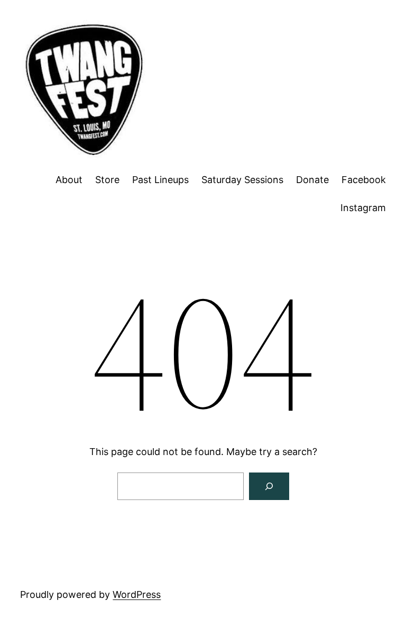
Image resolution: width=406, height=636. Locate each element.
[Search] (269, 486)
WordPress (137, 594)
